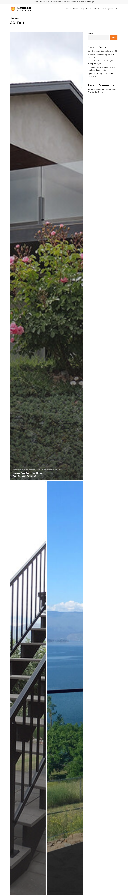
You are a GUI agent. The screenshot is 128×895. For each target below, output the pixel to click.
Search (90, 33)
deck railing (58, 469)
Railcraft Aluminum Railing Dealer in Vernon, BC (101, 56)
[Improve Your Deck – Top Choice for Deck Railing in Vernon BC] (46, 256)
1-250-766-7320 (44, 2)
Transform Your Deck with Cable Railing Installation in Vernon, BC (102, 68)
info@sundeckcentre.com (62, 2)
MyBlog (90, 89)
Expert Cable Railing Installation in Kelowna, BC (100, 74)
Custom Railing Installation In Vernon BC (24, 469)
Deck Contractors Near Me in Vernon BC (102, 51)
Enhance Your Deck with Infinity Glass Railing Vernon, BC (101, 62)
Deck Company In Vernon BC (46, 469)
